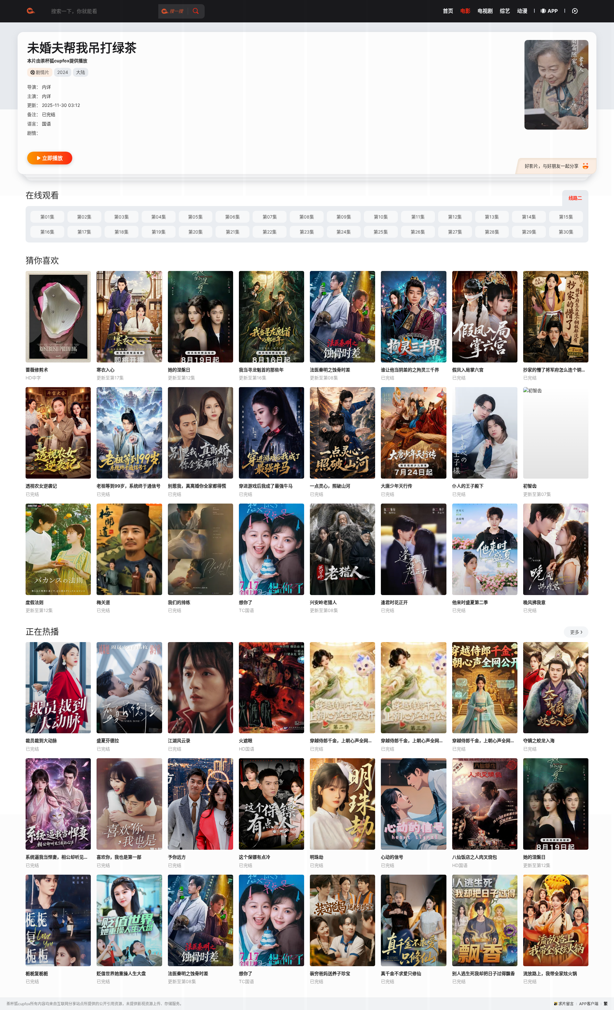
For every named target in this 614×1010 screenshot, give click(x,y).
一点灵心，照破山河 (330, 486)
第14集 (529, 216)
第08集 (306, 216)
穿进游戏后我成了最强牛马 (266, 486)
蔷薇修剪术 (37, 369)
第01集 (47, 216)
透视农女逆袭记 (41, 486)
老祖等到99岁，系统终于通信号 (129, 486)
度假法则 (34, 602)
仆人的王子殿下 (468, 486)
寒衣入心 (105, 369)
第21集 (233, 232)
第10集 (381, 216)
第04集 (158, 216)
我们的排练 (179, 602)
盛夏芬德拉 (108, 740)
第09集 (343, 216)
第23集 (307, 232)
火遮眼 (245, 740)
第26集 (418, 232)
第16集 (47, 232)
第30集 (566, 232)
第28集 (492, 232)
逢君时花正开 (394, 602)
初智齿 (530, 486)
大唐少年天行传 (396, 486)
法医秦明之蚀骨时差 (330, 369)
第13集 (492, 216)
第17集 (84, 232)
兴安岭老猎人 (323, 602)
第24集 (343, 232)
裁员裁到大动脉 (41, 740)
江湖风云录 (179, 740)
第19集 (159, 232)
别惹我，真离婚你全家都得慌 (197, 486)
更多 (574, 632)
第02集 (84, 216)
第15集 (566, 216)
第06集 (232, 216)
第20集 (195, 232)
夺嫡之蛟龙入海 (539, 740)
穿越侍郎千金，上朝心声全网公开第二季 (342, 740)
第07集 (270, 216)
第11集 (418, 216)
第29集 (529, 232)
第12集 (455, 216)
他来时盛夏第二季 (470, 602)
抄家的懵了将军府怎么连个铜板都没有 (555, 369)
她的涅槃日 (179, 369)
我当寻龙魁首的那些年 (261, 369)
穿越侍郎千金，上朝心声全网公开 (484, 740)
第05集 (195, 216)
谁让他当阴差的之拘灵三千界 (410, 369)
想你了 (245, 602)
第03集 (121, 216)
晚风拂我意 (534, 602)
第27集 (455, 232)
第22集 (270, 232)
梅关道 (103, 602)
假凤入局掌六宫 (468, 369)
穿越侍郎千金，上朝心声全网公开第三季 (413, 740)
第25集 (381, 232)
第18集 (121, 232)
